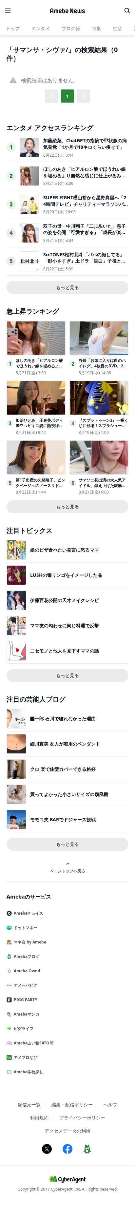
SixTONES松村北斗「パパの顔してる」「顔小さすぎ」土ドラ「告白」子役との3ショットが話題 (85, 260)
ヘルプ (110, 1104)
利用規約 (39, 1118)
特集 (96, 28)
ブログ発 (71, 28)
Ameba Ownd (27, 971)
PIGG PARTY (25, 999)
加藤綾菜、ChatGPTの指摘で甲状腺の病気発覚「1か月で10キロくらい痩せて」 (85, 143)
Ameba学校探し (28, 1072)
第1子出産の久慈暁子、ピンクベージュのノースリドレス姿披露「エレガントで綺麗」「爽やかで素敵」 (40, 488)
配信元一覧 (29, 1104)
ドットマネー (25, 927)
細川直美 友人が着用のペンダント (65, 744)
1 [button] (67, 96)
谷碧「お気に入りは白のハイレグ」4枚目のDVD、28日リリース (102, 366)
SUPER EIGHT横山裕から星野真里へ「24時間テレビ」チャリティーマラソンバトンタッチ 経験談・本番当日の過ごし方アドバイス (85, 207)
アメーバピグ (25, 985)
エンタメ (40, 28)
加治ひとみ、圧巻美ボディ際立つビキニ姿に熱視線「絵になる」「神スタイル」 (39, 428)
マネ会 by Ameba (30, 942)
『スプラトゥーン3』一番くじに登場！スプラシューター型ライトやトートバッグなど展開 (103, 428)
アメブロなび (25, 1057)
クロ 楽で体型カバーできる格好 (63, 769)
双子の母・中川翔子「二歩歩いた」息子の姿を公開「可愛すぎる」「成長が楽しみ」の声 (84, 232)
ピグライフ (23, 1028)
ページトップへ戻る (67, 870)
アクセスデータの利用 (67, 1131)
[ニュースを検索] (127, 11)
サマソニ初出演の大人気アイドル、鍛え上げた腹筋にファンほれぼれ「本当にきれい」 (102, 488)
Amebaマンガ (26, 1014)
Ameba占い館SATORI (34, 1043)
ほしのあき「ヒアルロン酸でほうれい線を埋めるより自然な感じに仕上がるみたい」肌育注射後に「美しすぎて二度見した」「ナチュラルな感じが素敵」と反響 (84, 178)
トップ (13, 28)
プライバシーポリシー (82, 1118)
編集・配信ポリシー (72, 1104)
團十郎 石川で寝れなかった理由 (63, 718)
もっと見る (67, 287)
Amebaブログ (26, 956)
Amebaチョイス (28, 913)
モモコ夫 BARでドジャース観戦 (63, 819)
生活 (117, 28)
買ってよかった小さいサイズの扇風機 (69, 794)
